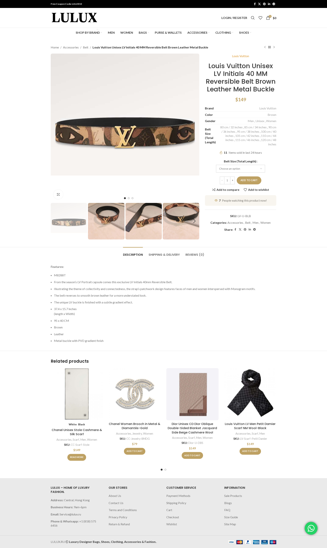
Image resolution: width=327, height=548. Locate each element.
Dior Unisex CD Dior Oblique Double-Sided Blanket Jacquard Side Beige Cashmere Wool (192, 428)
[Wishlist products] (260, 18)
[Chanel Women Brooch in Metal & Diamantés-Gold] (135, 394)
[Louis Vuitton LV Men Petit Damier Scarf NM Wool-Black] (250, 394)
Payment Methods (178, 495)
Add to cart (249, 180)
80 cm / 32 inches (231, 127)
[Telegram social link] (273, 4)
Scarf (76, 439)
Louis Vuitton (240, 56)
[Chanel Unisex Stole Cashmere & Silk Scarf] (77, 394)
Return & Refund (119, 524)
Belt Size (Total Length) (240, 161)
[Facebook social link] (254, 4)
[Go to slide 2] (165, 470)
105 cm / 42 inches (247, 135)
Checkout (172, 517)
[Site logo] (74, 17)
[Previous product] (265, 47)
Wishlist (171, 524)
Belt (85, 47)
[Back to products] (269, 47)
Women (271, 121)
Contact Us (116, 503)
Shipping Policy (176, 503)
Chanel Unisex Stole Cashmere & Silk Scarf (77, 432)
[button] (55, 221)
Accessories (71, 47)
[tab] (133, 253)
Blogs (228, 503)
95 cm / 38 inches (248, 131)
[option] (125, 198)
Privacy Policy (118, 517)
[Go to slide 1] (162, 470)
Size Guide (231, 517)
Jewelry (137, 433)
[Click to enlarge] (58, 194)
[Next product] (274, 47)
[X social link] (259, 4)
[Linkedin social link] (269, 4)
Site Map (230, 524)
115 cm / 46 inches (247, 140)
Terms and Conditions (123, 510)
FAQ (227, 510)
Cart (169, 510)
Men (251, 121)
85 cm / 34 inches (255, 127)
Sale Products (233, 495)
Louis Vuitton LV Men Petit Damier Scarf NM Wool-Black (250, 426)
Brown (272, 114)
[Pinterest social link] (264, 4)
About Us (115, 495)
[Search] (253, 18)
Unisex (259, 121)
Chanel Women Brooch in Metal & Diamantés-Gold (134, 426)
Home (55, 47)
